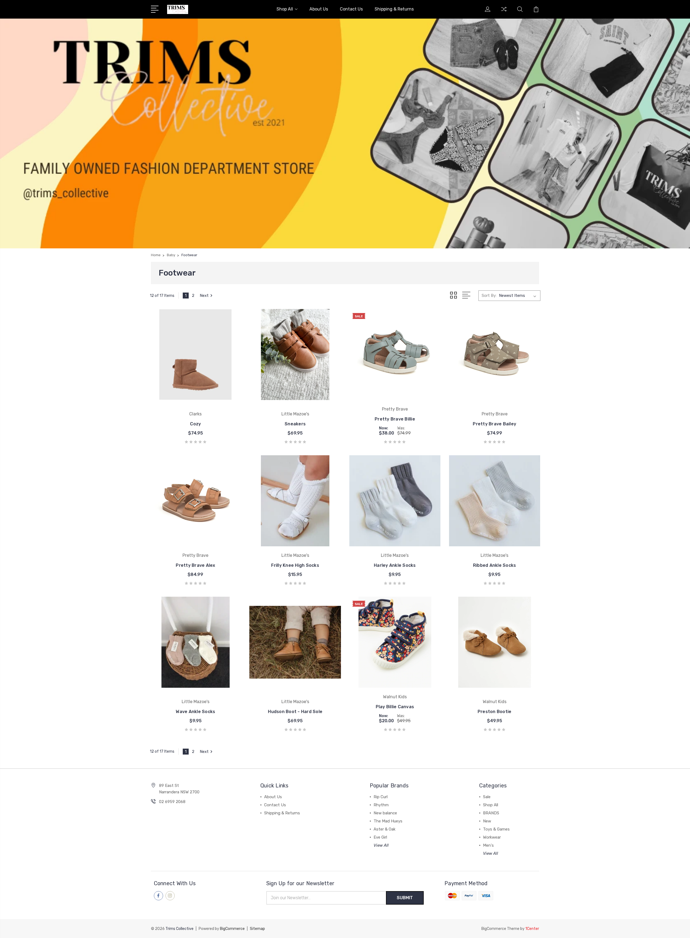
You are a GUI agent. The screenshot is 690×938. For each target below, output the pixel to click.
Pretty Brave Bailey (494, 423)
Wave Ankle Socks (195, 711)
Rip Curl (381, 796)
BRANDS (491, 813)
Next (204, 295)
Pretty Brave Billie (395, 419)
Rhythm (381, 804)
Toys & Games (496, 829)
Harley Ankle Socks (395, 565)
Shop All (285, 9)
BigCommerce (232, 928)
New (487, 821)
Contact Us (351, 9)
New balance (385, 813)
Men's (488, 845)
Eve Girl (380, 837)
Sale (487, 796)
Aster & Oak (384, 829)
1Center (532, 928)
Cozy (195, 423)
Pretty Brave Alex (195, 565)
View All (381, 845)
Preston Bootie (495, 711)
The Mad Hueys (388, 821)
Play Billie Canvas (395, 706)
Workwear (492, 837)
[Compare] (504, 12)
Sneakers (295, 423)
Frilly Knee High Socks (295, 565)
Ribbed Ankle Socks (494, 565)
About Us (318, 9)
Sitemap (257, 928)
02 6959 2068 (172, 801)
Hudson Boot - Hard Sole (295, 711)
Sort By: (489, 295)
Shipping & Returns (394, 9)
